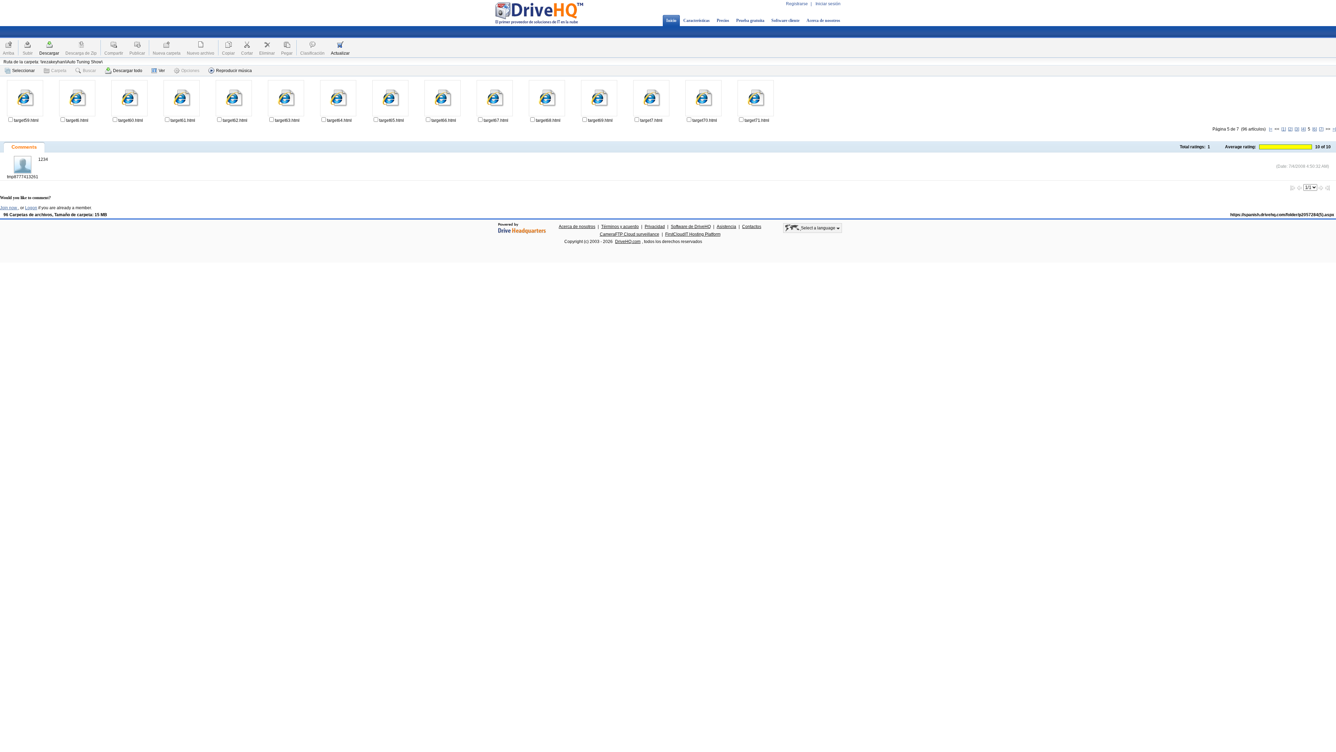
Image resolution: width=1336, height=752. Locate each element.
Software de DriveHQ (691, 226)
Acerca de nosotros (823, 20)
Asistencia (726, 226)
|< (1270, 129)
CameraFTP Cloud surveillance (629, 234)
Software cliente (785, 20)
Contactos (751, 226)
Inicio (671, 20)
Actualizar (340, 53)
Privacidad (655, 226)
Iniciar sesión (828, 3)
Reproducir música (234, 70)
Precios (723, 20)
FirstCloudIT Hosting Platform (693, 234)
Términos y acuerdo (620, 226)
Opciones (190, 70)
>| (1334, 129)
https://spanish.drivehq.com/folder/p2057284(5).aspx (1282, 214)
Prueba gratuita (750, 20)
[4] (1303, 129)
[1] (1283, 129)
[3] (1297, 129)
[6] (1314, 129)
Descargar (49, 53)
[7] (1321, 129)
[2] (1290, 129)
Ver (162, 70)
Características (696, 20)
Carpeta (58, 70)
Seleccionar (23, 70)
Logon (31, 207)
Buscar (89, 70)
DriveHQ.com (628, 241)
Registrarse (797, 3)
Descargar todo (127, 70)
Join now (9, 207)
